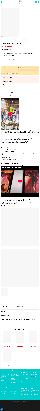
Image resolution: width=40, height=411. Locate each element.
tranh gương (5, 131)
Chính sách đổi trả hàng (24, 400)
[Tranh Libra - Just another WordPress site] (20, 2)
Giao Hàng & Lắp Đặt (24, 374)
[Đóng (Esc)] (1, 405)
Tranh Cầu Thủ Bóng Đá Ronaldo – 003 (6, 363)
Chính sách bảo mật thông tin (15, 400)
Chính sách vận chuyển (32, 400)
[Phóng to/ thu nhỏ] (4, 405)
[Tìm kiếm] (38, 2)
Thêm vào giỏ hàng (12, 73)
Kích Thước (3, 67)
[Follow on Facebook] (31, 374)
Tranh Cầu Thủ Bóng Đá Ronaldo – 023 (33, 344)
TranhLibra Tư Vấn (24, 378)
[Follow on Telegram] (37, 374)
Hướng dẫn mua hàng (7, 400)
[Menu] (1, 2)
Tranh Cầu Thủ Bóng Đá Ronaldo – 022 (20, 344)
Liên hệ (22, 381)
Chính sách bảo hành (24, 401)
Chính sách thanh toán (16, 401)
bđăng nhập (8, 322)
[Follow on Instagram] (33, 374)
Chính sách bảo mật (24, 380)
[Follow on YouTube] (35, 374)
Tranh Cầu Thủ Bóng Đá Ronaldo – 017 (6, 344)
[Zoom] (2, 36)
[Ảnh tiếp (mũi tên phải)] (4, 409)
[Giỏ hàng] (36, 2)
